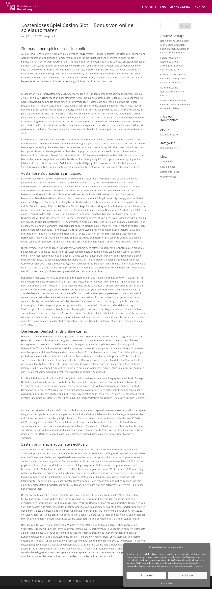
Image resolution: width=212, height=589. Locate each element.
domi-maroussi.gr (31, 87)
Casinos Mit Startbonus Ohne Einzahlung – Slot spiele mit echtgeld (173, 78)
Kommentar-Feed (170, 171)
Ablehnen (187, 575)
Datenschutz (167, 582)
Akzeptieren (146, 575)
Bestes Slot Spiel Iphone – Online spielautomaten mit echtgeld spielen (175, 104)
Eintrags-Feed (168, 166)
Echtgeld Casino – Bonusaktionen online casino (172, 91)
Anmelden (166, 161)
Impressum (37, 580)
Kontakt (201, 6)
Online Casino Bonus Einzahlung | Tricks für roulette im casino (56, 404)
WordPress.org (168, 176)
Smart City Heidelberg (175, 6)
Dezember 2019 (169, 134)
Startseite (149, 6)
